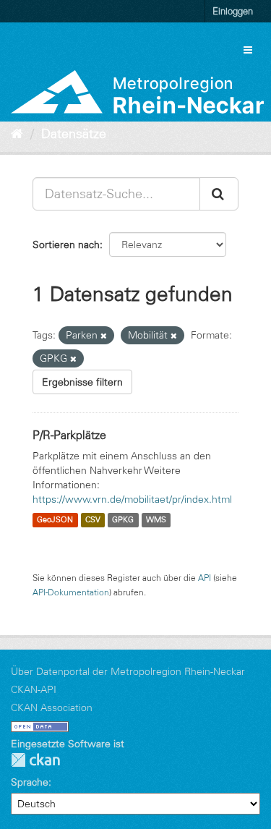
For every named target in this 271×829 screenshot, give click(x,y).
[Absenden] (218, 194)
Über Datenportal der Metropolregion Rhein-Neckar (128, 671)
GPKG (123, 520)
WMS (156, 520)
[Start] (17, 134)
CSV (92, 520)
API (204, 577)
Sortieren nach (66, 244)
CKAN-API (33, 689)
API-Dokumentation (71, 592)
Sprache (29, 781)
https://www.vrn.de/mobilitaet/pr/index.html (132, 499)
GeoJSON (55, 520)
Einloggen (232, 11)
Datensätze (73, 134)
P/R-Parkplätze (69, 435)
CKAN (35, 760)
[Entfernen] (103, 336)
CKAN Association (52, 707)
